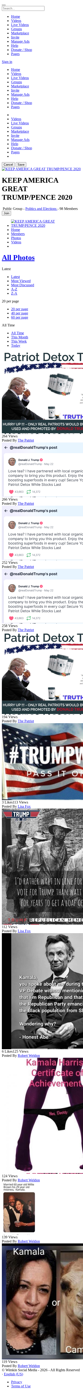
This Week (19, 341)
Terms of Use (21, 1386)
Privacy (16, 1382)
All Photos (18, 257)
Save (21, 164)
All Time (17, 333)
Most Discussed (22, 285)
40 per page (19, 313)
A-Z (14, 289)
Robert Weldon (29, 1055)
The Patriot (26, 440)
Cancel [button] (8, 164)
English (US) (13, 1374)
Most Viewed (21, 281)
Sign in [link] (7, 62)
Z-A (14, 293)
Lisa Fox (24, 806)
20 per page (19, 309)
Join (6, 213)
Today (15, 345)
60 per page (19, 317)
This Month (19, 337)
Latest (15, 277)
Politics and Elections (41, 209)
